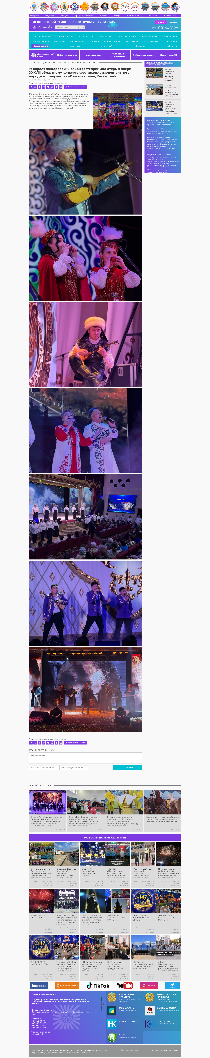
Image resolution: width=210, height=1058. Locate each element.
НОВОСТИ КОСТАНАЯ (165, 1022)
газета (128, 1022)
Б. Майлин (94, 41)
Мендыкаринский (112, 41)
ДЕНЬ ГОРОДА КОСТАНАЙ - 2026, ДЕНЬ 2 (141, 917)
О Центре (49, 16)
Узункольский (170, 41)
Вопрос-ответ (170, 16)
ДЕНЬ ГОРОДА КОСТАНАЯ (38, 916)
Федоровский (40, 46)
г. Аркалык (74, 46)
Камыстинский (169, 36)
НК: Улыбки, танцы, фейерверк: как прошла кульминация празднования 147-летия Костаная (168, 873)
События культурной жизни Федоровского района (62, 62)
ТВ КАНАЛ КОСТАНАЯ (127, 1009)
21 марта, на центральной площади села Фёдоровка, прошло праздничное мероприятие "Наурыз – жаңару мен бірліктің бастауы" (122, 821)
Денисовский (105, 36)
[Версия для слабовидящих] (50, 27)
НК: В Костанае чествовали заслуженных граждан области (115, 965)
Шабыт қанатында (135, 16)
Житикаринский (149, 36)
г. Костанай (106, 46)
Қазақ (161, 22)
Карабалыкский (41, 41)
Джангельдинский (127, 36)
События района (67, 55)
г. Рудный (172, 46)
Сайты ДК (64, 16)
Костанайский (77, 41)
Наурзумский (132, 41)
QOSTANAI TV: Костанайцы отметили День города (89, 872)
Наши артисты (92, 55)
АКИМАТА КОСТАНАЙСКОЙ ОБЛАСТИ (129, 997)
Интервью (104, 16)
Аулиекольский (86, 36)
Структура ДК (168, 55)
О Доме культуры (143, 55)
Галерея (117, 16)
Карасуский (59, 41)
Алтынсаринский (41, 36)
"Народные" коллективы (117, 55)
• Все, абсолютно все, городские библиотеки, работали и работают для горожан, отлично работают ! (162, 122)
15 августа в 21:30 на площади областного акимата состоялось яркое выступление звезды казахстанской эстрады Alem (92, 919)
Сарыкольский (151, 41)
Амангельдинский (64, 36)
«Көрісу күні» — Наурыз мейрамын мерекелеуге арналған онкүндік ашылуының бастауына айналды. (162, 819)
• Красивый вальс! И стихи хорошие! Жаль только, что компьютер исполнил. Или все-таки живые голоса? (162, 131)
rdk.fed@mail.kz (38, 1034)
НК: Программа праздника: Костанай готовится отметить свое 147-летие (143, 965)
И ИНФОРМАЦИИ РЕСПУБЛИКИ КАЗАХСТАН (167, 997)
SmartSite (173, 1050)
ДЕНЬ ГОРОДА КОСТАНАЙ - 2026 (39, 963)
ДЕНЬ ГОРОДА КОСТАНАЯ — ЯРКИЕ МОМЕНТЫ (117, 917)
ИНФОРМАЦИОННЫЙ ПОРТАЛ (44, 55)
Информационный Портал (168, 1009)
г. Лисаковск (140, 46)
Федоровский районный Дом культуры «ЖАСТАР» (74, 22)
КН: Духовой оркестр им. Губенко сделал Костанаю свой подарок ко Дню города (92, 966)
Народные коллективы (84, 16)
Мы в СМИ (153, 16)
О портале (34, 16)
